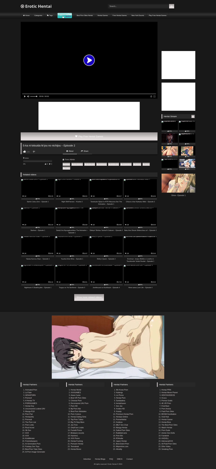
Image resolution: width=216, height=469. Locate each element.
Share (85, 151)
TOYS (147, 164)
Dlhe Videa (165, 446)
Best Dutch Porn (122, 444)
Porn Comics (76, 414)
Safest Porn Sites (123, 430)
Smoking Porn (167, 449)
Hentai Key (29, 406)
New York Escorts (138, 15)
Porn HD (74, 406)
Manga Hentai (121, 428)
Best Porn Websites (78, 411)
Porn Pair (29, 414)
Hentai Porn (121, 398)
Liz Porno (120, 395)
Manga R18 (30, 411)
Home (27, 15)
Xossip (119, 411)
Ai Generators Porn (32, 444)
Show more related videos (89, 297)
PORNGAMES (31, 403)
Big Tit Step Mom (77, 422)
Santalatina (120, 401)
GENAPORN (30, 395)
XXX (27, 433)
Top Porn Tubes (77, 419)
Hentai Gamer (167, 419)
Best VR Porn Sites (78, 398)
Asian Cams (75, 395)
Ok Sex (28, 430)
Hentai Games (103, 15)
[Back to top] (209, 462)
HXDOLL (165, 438)
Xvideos (119, 422)
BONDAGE (102, 164)
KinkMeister (30, 438)
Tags (51, 15)
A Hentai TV (30, 401)
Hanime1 (74, 436)
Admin (72, 159)
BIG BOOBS (78, 164)
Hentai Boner (76, 449)
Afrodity (119, 449)
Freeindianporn (31, 441)
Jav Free (74, 425)
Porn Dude (165, 430)
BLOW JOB (90, 164)
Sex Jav (119, 406)
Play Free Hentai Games (157, 15)
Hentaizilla (29, 417)
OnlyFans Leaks (77, 428)
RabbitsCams (121, 433)
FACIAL (138, 164)
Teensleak (75, 446)
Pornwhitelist (121, 419)
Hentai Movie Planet (169, 392)
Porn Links (29, 425)
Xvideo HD (120, 409)
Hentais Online (122, 417)
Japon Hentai (121, 441)
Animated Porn (31, 390)
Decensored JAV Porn (79, 403)
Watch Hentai (166, 428)
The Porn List (30, 422)
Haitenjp (119, 392)
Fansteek (165, 436)
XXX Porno (75, 438)
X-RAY (67, 168)
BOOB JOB (114, 164)
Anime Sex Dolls (168, 433)
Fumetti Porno (76, 430)
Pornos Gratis (166, 401)
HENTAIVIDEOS (168, 395)
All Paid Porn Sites (169, 444)
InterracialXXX (167, 441)
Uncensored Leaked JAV (35, 409)
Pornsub (28, 419)
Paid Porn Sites (167, 411)
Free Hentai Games (120, 15)
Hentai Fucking (77, 441)
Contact (129, 459)
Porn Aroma (166, 409)
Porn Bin (119, 436)
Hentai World (76, 390)
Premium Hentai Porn (124, 414)
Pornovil (28, 398)
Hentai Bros (166, 422)
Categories (38, 15)
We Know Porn (122, 390)
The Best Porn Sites (169, 425)
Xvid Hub (165, 417)
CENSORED (127, 164)
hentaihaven (121, 403)
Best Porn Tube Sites (33, 449)
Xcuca (163, 398)
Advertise (87, 459)
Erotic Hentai (38, 6)
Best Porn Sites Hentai (85, 15)
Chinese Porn (76, 401)
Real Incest (29, 428)
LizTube (28, 392)
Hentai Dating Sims (78, 417)
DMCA (119, 459)
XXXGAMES (76, 392)
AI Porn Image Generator (35, 452)
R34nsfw (119, 438)
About (70, 151)
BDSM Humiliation (168, 414)
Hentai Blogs (100, 459)
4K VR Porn (166, 403)
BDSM (67, 164)
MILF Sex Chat (122, 425)
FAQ (111, 459)
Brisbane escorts (77, 433)
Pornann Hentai (77, 444)
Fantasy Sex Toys (32, 446)
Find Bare (165, 406)
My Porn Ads (76, 409)
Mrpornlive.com (122, 446)
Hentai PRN (166, 390)
